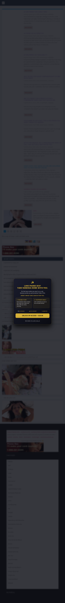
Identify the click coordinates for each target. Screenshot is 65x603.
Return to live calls (32, 321)
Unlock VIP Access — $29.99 (32, 315)
